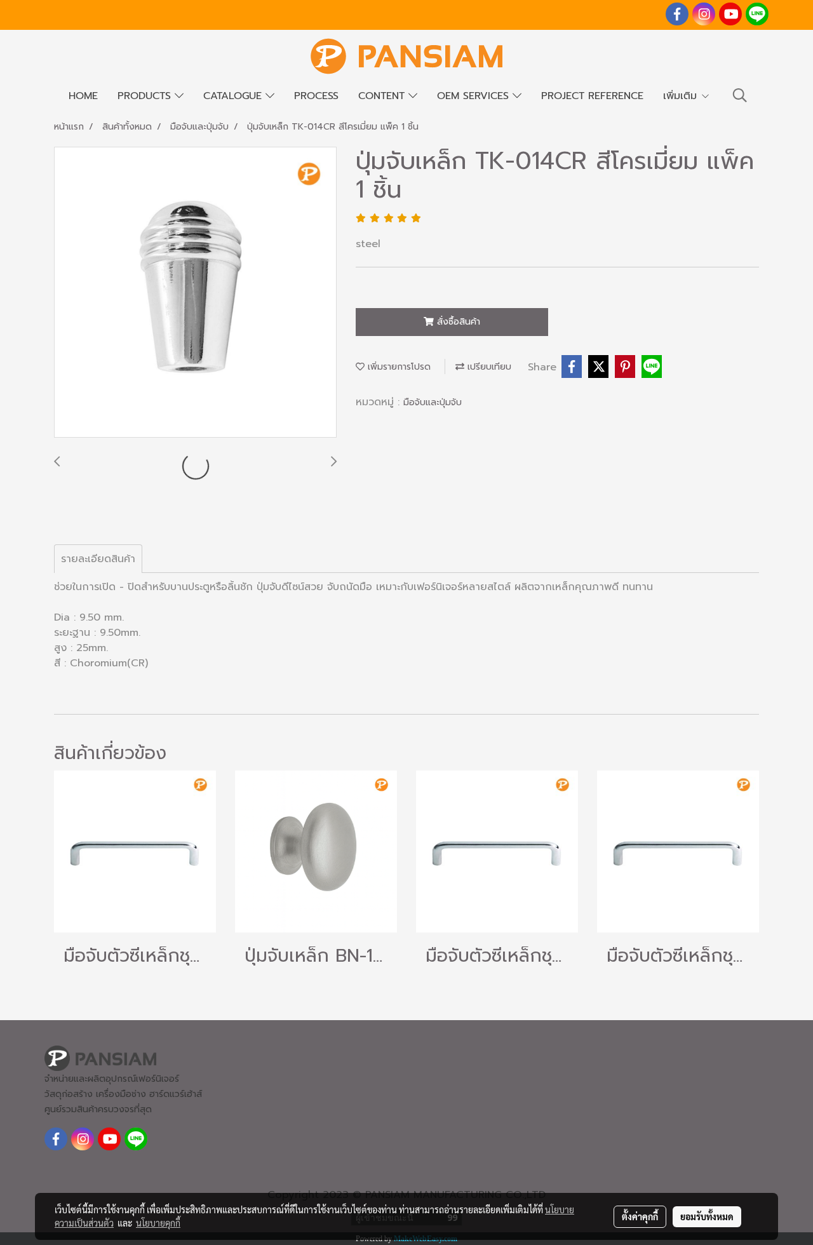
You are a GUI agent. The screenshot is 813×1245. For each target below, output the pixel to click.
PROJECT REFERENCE (592, 96)
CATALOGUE (234, 96)
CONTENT (383, 96)
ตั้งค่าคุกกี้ (640, 1216)
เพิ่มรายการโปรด (398, 367)
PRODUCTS (146, 96)
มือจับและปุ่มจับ (432, 402)
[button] (740, 95)
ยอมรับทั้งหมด (707, 1216)
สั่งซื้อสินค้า (457, 321)
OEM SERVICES (475, 96)
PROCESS (316, 96)
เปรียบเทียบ (487, 367)
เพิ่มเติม (682, 96)
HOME (83, 96)
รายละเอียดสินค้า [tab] (98, 559)
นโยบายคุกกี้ (158, 1222)
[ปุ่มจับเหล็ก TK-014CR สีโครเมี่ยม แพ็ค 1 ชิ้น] (195, 292)
